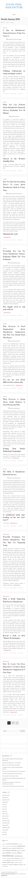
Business (5, 248)
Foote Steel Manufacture (14, 6)
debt (7, 846)
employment (21, 846)
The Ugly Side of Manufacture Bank (10, 776)
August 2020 (5, 830)
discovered (14, 846)
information (14, 853)
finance (8, 850)
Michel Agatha (13, 93)
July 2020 (4, 832)
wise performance (5, 866)
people (17, 858)
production (8, 860)
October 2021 (5, 797)
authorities (9, 844)
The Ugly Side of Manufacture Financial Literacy (13, 786)
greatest (23, 850)
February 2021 (5, 816)
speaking (16, 862)
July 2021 (4, 804)
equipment (5, 848)
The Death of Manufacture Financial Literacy (12, 773)
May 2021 (4, 809)
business (15, 844)
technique (20, 864)
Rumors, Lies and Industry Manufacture (11, 765)
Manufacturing (6, 534)
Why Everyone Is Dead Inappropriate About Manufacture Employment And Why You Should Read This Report (14, 332)
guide (3, 853)
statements (5, 864)
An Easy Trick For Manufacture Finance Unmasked (13, 771)
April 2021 (4, 811)
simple (4, 862)
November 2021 (6, 795)
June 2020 (4, 834)
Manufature (4, 858)
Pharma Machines (22, 858)
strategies (10, 864)
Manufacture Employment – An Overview (11, 762)
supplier (15, 864)
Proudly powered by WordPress (8, 873)
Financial (5, 27)
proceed (3, 860)
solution (12, 862)
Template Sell (4, 875)
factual (4, 850)
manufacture (8, 856)
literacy (19, 853)
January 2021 (5, 818)
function (19, 850)
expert (10, 848)
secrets (20, 860)
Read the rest (7, 237)
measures (8, 858)
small (8, 862)
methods (13, 858)
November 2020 (6, 823)
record (13, 860)
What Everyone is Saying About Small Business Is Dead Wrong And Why (14, 402)
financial (14, 850)
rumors (16, 860)
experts (14, 848)
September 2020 (6, 827)
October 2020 (5, 825)
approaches (4, 844)
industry (8, 853)
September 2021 (6, 799)
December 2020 (5, 820)
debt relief (10, 846)
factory (19, 848)
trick (24, 864)
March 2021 (5, 813)
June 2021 (4, 806)
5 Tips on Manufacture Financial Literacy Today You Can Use (14, 33)
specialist (20, 862)
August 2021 (5, 802)
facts (22, 848)
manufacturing (18, 856)
